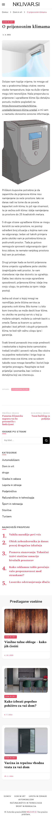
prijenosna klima (20, 389)
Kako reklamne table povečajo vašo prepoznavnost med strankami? (29, 571)
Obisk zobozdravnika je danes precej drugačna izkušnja (28, 543)
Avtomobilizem (10, 460)
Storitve (6, 510)
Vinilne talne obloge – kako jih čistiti (25, 644)
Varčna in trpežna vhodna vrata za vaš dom (24, 765)
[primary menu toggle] (3, 4)
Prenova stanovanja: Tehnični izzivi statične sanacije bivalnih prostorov (29, 556)
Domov (7, 796)
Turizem (7, 516)
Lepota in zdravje (11, 485)
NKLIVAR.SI (26, 4)
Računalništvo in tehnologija (18, 497)
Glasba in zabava (11, 478)
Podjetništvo (9, 491)
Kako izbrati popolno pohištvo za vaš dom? (20, 703)
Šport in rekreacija (12, 504)
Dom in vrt (8, 22)
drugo (5, 472)
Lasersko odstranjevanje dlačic (29, 582)
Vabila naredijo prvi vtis (25, 534)
